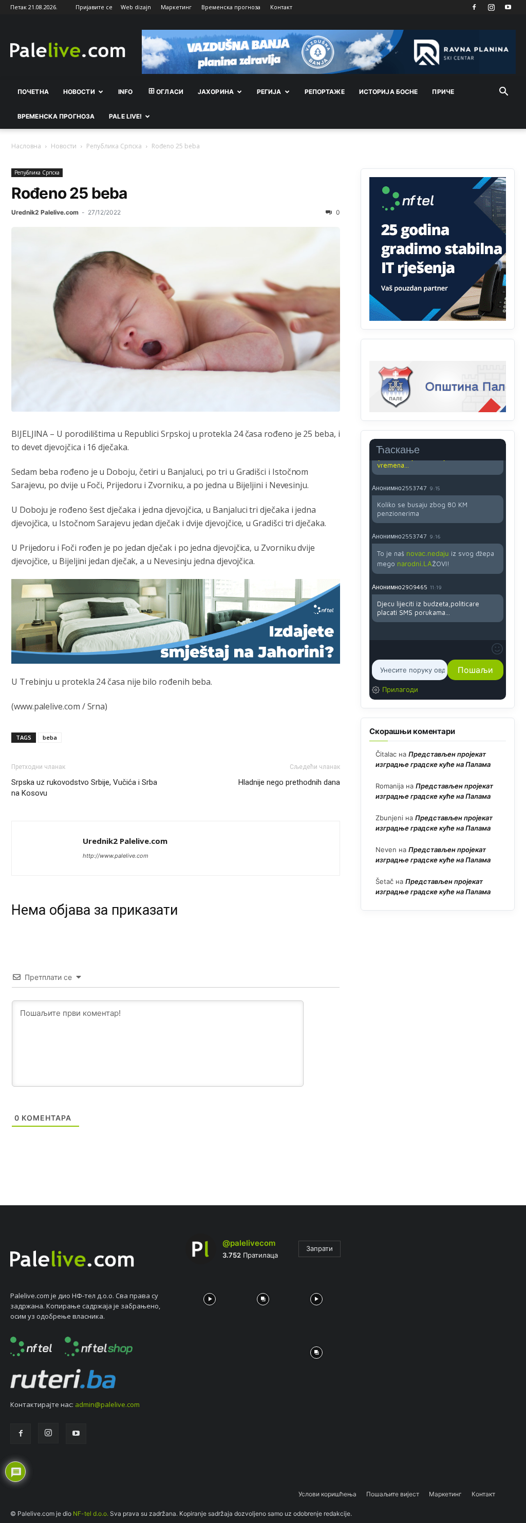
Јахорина (216, 91)
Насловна (26, 146)
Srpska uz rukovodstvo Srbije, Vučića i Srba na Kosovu (84, 788)
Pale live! (125, 116)
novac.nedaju (427, 553)
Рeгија (269, 91)
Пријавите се (94, 7)
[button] (503, 92)
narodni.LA (414, 564)
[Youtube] (508, 7)
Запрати (319, 1248)
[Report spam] (498, 488)
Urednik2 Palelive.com (45, 212)
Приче (443, 91)
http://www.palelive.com (115, 855)
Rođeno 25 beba (69, 193)
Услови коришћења (327, 1494)
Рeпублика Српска (114, 146)
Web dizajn (136, 7)
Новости (79, 91)
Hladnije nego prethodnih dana (289, 782)
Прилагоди (400, 689)
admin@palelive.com (107, 1404)
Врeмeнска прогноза (56, 116)
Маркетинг (176, 7)
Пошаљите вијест (392, 1494)
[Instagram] (491, 7)
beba (50, 737)
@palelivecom (248, 1243)
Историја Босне (388, 91)
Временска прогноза (230, 7)
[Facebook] (474, 7)
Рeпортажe (325, 91)
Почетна (33, 91)
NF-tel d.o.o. (90, 1513)
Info (125, 91)
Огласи (169, 91)
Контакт (281, 7)
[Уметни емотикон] (497, 649)
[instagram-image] (209, 1297)
